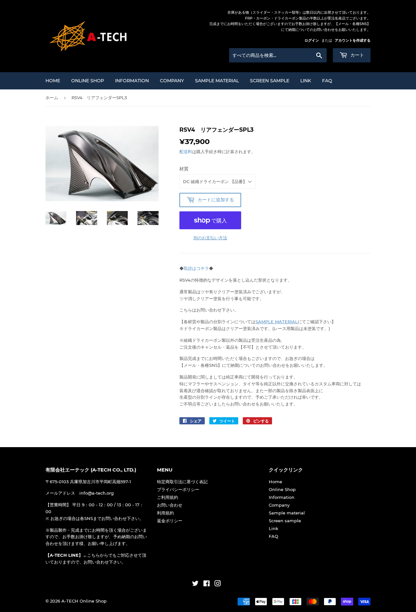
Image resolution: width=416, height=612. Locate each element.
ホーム (52, 97)
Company (172, 81)
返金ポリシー (169, 520)
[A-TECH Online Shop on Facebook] (206, 584)
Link (305, 81)
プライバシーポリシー (178, 489)
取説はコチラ (196, 268)
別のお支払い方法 (210, 237)
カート (356, 55)
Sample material (217, 81)
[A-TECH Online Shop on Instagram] (217, 584)
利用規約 (165, 512)
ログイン (312, 40)
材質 (183, 169)
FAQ (327, 81)
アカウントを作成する (352, 40)
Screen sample (269, 81)
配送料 (185, 151)
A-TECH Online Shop (84, 601)
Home (53, 81)
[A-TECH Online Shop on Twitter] (195, 584)
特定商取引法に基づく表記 (182, 481)
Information (132, 81)
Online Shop (87, 81)
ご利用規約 (167, 497)
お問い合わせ (169, 505)
